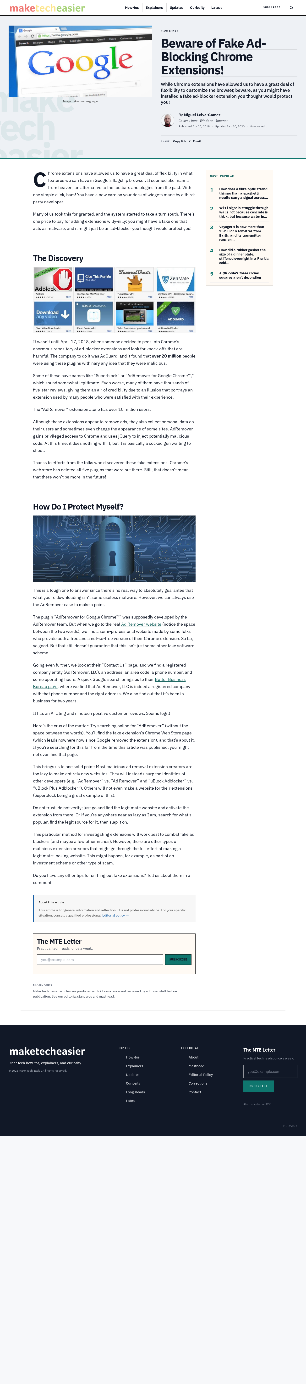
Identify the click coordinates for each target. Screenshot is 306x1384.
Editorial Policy (201, 1074)
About (193, 1057)
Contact (195, 1092)
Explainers (154, 7)
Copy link (179, 141)
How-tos (132, 7)
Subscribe (272, 7)
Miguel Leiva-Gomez (202, 114)
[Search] (291, 7)
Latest (216, 7)
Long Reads (135, 1092)
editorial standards (78, 996)
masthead (106, 996)
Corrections (198, 1083)
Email (197, 141)
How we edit (258, 126)
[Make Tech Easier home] (48, 7)
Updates (176, 7)
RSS (268, 1104)
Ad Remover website (141, 624)
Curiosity (197, 7)
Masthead (196, 1066)
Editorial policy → (115, 915)
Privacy (290, 1126)
